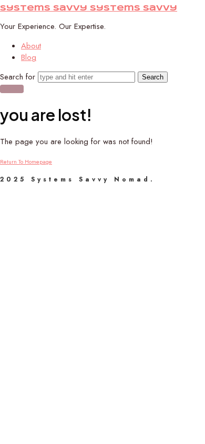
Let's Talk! (12, 89)
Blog (28, 57)
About (31, 46)
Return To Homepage (26, 161)
